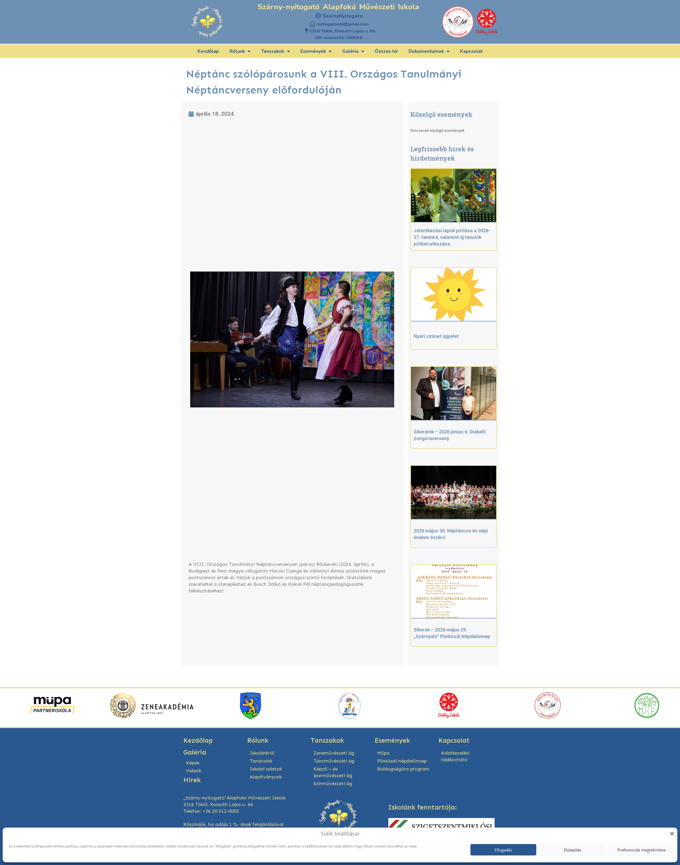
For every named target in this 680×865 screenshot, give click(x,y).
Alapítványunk (266, 777)
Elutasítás (572, 850)
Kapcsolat (471, 51)
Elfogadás (503, 850)
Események (313, 51)
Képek (192, 763)
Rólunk (237, 51)
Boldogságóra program (403, 769)
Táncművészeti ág (333, 761)
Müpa (383, 753)
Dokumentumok (426, 51)
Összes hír (386, 51)
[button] (672, 833)
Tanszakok (272, 51)
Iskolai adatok (266, 769)
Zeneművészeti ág (333, 753)
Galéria (350, 51)
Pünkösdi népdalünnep (402, 761)
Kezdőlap (208, 51)
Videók (193, 771)
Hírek (192, 780)
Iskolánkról (262, 753)
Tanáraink (261, 761)
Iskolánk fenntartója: (422, 807)
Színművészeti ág (332, 783)
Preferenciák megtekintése (641, 850)
